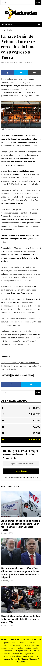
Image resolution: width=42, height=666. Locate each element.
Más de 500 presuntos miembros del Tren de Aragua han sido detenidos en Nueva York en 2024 (20, 619)
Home (3, 30)
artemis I (6, 375)
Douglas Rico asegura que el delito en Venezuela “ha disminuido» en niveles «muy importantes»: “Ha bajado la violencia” (21, 366)
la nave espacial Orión (22, 375)
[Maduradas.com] (21, 18)
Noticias (9, 30)
